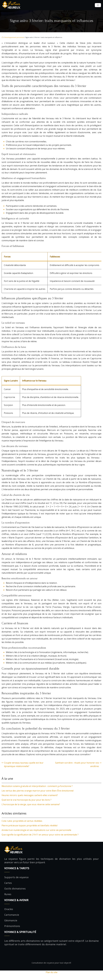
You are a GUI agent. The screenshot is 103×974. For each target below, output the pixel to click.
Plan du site (51, 972)
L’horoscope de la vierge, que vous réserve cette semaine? (31, 804)
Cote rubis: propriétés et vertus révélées (22, 820)
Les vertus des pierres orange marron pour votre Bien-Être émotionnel (37, 790)
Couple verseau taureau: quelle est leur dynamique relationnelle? (23, 764)
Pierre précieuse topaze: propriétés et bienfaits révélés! (29, 825)
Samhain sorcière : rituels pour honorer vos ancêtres (77, 764)
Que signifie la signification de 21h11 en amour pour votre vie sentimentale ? (40, 834)
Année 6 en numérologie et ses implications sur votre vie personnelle (36, 830)
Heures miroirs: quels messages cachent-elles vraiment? (30, 795)
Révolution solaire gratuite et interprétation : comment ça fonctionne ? (37, 786)
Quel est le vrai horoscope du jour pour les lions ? (26, 799)
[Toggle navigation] (98, 5)
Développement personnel (14, 37)
